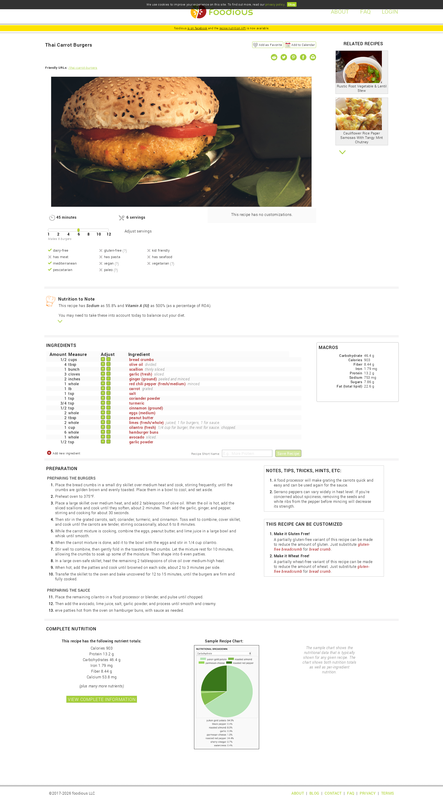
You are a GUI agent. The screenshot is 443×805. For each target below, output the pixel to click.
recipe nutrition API (232, 28)
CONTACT (333, 793)
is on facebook (197, 28)
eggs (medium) (142, 412)
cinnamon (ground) (146, 407)
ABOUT (297, 793)
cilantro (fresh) (142, 427)
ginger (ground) (143, 378)
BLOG (314, 793)
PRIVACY (368, 793)
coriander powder (144, 398)
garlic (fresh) (140, 374)
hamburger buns (144, 432)
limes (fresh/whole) (146, 422)
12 (109, 234)
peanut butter (141, 417)
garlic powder (141, 441)
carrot (134, 388)
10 (98, 234)
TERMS (387, 793)
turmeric (136, 403)
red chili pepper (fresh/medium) (157, 383)
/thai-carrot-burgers (82, 68)
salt (132, 393)
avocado (136, 437)
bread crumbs (141, 359)
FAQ (350, 793)
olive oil (136, 364)
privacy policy (274, 4)
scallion (136, 369)
